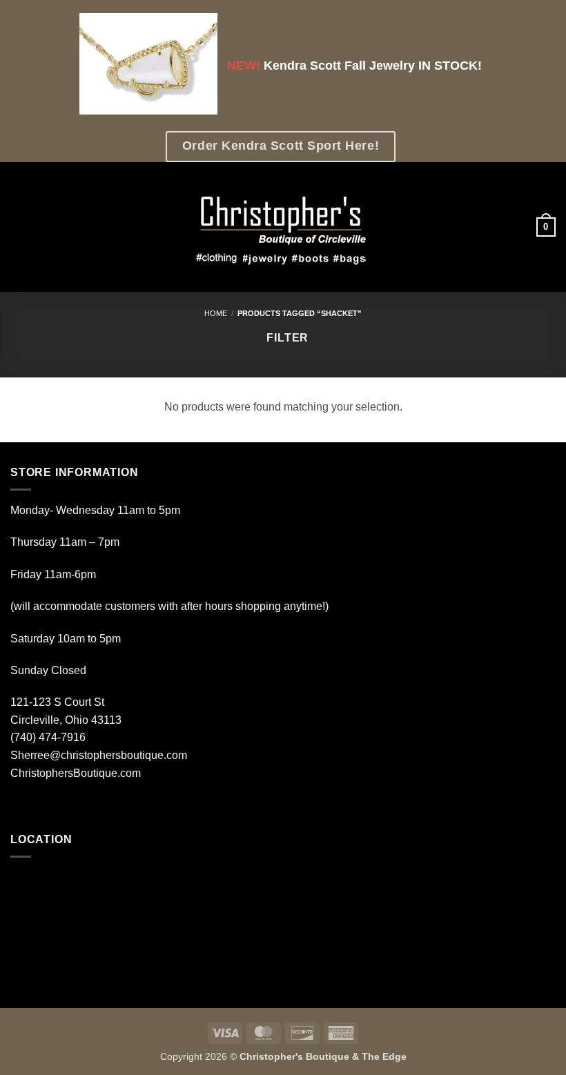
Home (215, 313)
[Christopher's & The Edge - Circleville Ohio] (283, 227)
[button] (18, 227)
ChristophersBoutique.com (75, 773)
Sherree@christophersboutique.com (98, 755)
